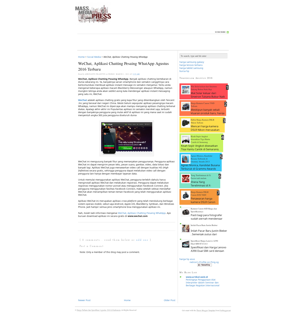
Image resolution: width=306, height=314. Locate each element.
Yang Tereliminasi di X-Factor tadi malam (201, 177)
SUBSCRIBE (220, 32)
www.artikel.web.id (197, 276)
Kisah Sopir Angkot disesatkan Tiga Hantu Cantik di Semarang (200, 139)
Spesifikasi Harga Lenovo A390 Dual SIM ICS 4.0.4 (204, 242)
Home (81, 56)
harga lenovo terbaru (191, 64)
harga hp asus (187, 259)
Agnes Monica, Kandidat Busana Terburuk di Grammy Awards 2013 (201, 158)
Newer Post (84, 300)
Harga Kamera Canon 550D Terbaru (202, 104)
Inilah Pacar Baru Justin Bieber (204, 225)
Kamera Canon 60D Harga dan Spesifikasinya (204, 210)
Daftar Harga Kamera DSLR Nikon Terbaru (202, 121)
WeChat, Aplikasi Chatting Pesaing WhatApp (142, 212)
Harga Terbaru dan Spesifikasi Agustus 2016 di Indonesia (98, 310)
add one (142, 240)
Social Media (94, 56)
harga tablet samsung (191, 68)
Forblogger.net (225, 310)
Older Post (169, 300)
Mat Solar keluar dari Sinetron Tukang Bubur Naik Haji (204, 88)
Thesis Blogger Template (205, 310)
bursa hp (184, 71)
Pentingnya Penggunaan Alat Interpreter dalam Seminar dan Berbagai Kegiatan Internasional (202, 282)
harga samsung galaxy (191, 61)
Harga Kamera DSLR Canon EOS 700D (200, 193)
